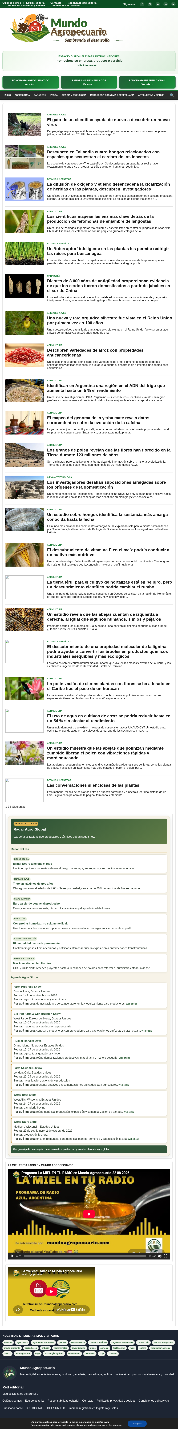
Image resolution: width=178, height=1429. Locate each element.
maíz (132, 1348)
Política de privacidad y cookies (27, 5)
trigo (37, 1353)
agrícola (104, 1348)
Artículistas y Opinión (151, 95)
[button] (30, 82)
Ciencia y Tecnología (74, 95)
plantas (62, 1342)
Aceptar (137, 1423)
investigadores (23, 1353)
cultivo (142, 1348)
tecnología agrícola (54, 1353)
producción (143, 1342)
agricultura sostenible (43, 1342)
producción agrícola (161, 1348)
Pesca (54, 95)
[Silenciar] (160, 1256)
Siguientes (18, 806)
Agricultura (22, 95)
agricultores (31, 1348)
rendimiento (74, 1353)
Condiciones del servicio (65, 5)
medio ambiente (12, 1348)
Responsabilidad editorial (82, 2)
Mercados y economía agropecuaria (112, 95)
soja (102, 1353)
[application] (89, 1214)
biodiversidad (60, 1348)
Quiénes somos (11, 2)
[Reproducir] (12, 1256)
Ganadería (40, 95)
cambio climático (98, 1342)
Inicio (8, 95)
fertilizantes (119, 1348)
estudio (45, 1348)
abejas (7, 1353)
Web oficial (131, 1004)
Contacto (55, 2)
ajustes (117, 1425)
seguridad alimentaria (122, 1342)
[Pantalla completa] (165, 1256)
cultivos (8, 1342)
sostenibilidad (78, 1342)
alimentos (90, 1353)
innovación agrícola (163, 1342)
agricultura (22, 1342)
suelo (93, 1348)
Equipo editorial (35, 2)
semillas (113, 1353)
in (166, 4)
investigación (78, 1348)
